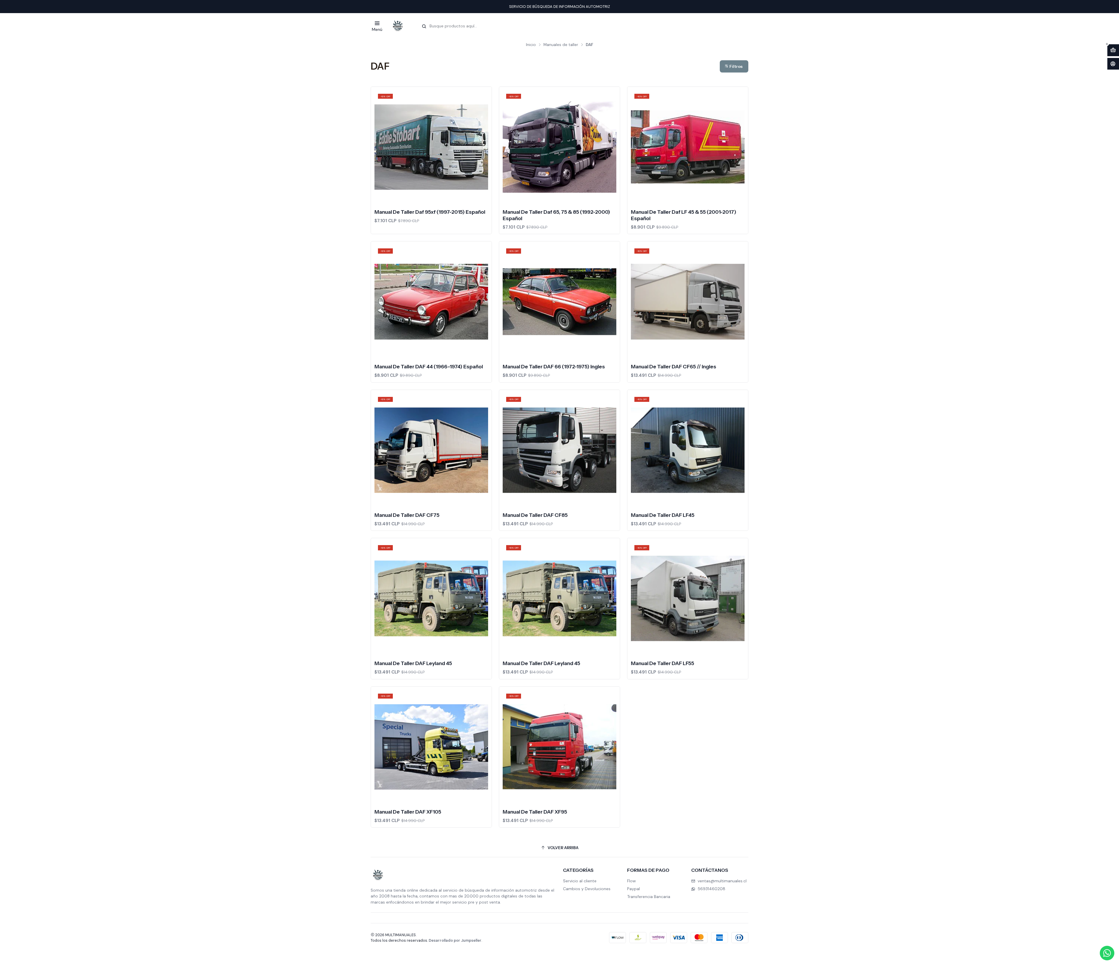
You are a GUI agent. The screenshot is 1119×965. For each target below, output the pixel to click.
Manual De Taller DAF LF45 (662, 515)
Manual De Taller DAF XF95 (535, 812)
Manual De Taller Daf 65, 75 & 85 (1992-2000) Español (556, 215)
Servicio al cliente (580, 880)
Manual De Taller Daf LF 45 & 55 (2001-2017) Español (683, 215)
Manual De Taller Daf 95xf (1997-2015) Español (429, 212)
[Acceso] (1113, 64)
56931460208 (711, 888)
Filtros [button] (736, 66)
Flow (631, 880)
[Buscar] (424, 26)
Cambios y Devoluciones (586, 888)
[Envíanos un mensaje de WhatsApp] (1107, 953)
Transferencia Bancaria (648, 896)
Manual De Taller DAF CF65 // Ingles (673, 366)
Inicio (531, 45)
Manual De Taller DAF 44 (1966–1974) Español (428, 366)
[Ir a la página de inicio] (397, 26)
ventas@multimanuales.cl (722, 880)
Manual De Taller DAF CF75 (406, 515)
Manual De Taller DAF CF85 (535, 515)
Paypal (633, 888)
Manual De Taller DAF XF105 (407, 812)
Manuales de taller (560, 45)
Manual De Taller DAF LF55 (662, 663)
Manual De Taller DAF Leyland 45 (413, 663)
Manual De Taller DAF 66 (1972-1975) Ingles (554, 366)
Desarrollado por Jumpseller (455, 940)
